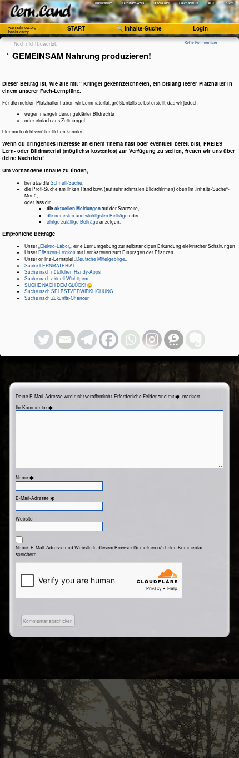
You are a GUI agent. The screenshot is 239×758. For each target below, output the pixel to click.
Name (26, 477)
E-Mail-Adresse (36, 498)
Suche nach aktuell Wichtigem (56, 278)
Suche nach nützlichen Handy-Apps (62, 271)
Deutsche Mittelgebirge (100, 258)
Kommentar (38, 407)
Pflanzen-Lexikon (57, 252)
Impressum (103, 3)
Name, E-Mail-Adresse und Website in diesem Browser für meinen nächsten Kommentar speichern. (109, 550)
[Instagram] (152, 339)
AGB (211, 3)
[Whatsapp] (130, 339)
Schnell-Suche (66, 182)
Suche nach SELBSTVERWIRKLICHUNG (68, 291)
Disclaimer (161, 3)
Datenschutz (188, 3)
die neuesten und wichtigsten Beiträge (87, 215)
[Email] (65, 339)
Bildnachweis (133, 3)
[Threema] (173, 339)
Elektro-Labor (54, 245)
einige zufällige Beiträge (72, 221)
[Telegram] (87, 339)
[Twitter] (43, 339)
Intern (229, 3)
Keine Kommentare (201, 42)
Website (24, 519)
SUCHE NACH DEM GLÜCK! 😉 (58, 284)
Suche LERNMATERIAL (50, 265)
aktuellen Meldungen (77, 208)
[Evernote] (195, 339)
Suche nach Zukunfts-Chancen (57, 297)
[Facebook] (108, 339)
